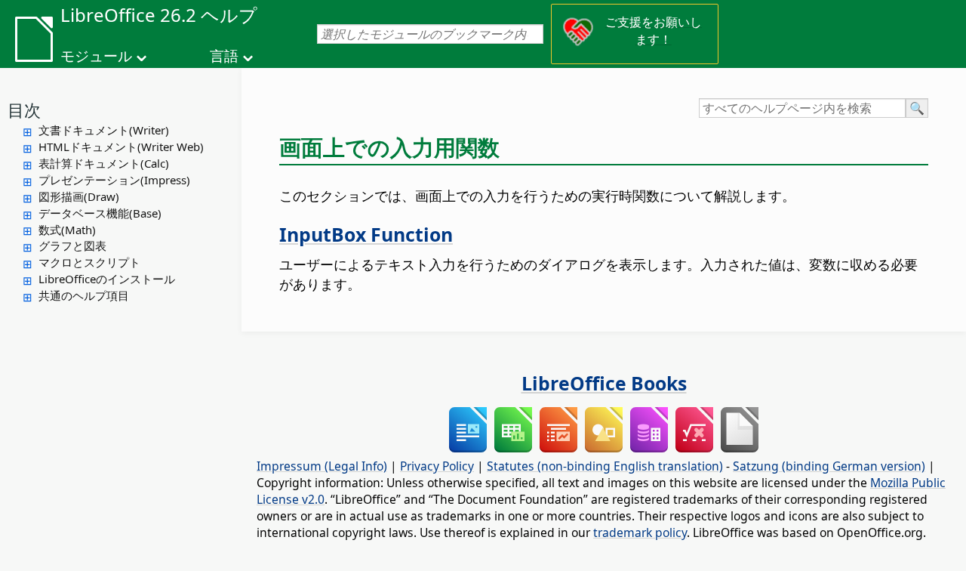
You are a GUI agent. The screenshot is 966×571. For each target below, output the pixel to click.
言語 (224, 56)
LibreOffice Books (604, 383)
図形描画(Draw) (78, 196)
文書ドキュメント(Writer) (103, 129)
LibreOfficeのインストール (106, 278)
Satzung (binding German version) (829, 466)
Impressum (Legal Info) (322, 466)
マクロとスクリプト (89, 262)
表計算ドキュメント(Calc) (103, 163)
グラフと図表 (72, 245)
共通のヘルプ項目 (83, 295)
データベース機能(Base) (100, 213)
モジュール (96, 56)
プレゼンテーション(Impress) (114, 179)
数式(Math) (67, 229)
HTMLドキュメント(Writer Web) (121, 146)
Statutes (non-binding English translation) (605, 466)
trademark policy (640, 532)
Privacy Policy (437, 466)
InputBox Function (366, 234)
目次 (24, 109)
